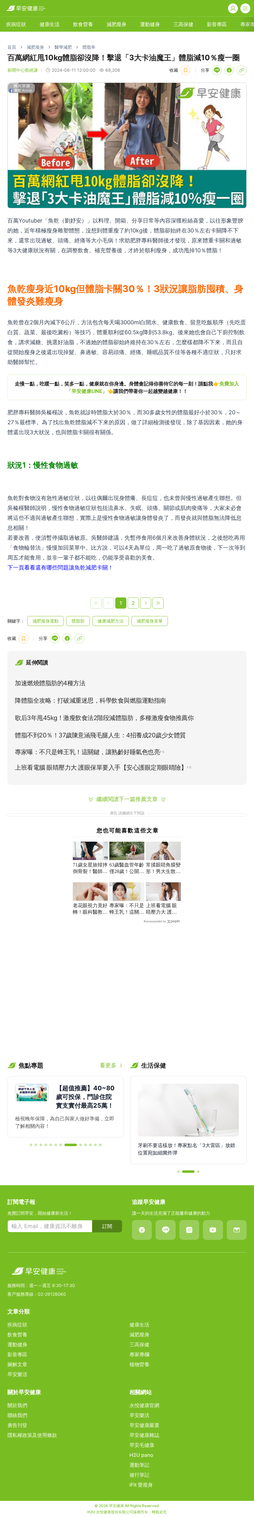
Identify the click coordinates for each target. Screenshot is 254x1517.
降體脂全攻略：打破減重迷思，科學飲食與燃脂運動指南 (90, 700)
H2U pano (141, 1455)
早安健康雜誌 (144, 1435)
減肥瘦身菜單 (150, 620)
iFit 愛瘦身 (141, 1485)
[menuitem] (16, 24)
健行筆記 (139, 1475)
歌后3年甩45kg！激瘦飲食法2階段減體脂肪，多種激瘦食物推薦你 (104, 718)
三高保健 (183, 24)
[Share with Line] (217, 70)
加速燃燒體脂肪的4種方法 (50, 683)
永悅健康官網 (144, 1405)
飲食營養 (83, 24)
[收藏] (185, 70)
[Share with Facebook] (229, 70)
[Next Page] (145, 603)
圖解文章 (17, 1364)
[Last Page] (158, 603)
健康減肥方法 (111, 620)
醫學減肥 (63, 47)
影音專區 (217, 24)
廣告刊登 (17, 1425)
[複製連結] (242, 70)
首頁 (11, 47)
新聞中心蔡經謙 (22, 70)
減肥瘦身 (116, 24)
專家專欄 (139, 1354)
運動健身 (150, 24)
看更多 (108, 1065)
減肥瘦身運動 (46, 620)
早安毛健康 (141, 1445)
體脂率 (88, 47)
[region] (127, 387)
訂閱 (107, 1226)
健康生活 (49, 24)
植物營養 (139, 1364)
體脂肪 (78, 620)
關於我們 (17, 1405)
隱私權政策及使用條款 (32, 1435)
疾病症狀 (16, 24)
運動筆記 (139, 1465)
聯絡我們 (17, 1415)
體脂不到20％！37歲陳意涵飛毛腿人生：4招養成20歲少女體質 (100, 735)
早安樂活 (17, 1374)
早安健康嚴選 (144, 1425)
